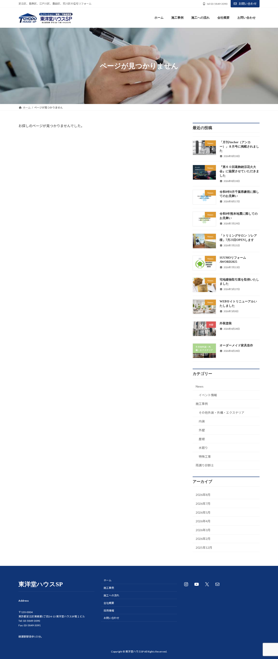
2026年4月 (203, 521)
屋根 (202, 439)
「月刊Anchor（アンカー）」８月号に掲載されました (239, 147)
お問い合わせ (247, 3)
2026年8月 (203, 495)
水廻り (203, 448)
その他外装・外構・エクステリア (221, 412)
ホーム (107, 580)
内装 (202, 421)
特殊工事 (205, 456)
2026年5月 (203, 512)
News (200, 386)
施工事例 (202, 404)
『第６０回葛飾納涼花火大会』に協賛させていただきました (239, 171)
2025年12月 (204, 547)
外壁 (202, 430)
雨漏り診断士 (205, 465)
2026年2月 (203, 539)
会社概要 (109, 603)
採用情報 (109, 610)
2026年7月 (203, 503)
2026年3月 (203, 530)
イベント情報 (208, 395)
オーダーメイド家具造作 (236, 345)
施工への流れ (111, 595)
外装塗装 (226, 323)
